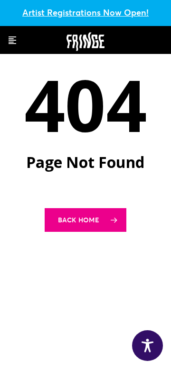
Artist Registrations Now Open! (85, 12)
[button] (12, 40)
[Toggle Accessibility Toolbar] (147, 345)
